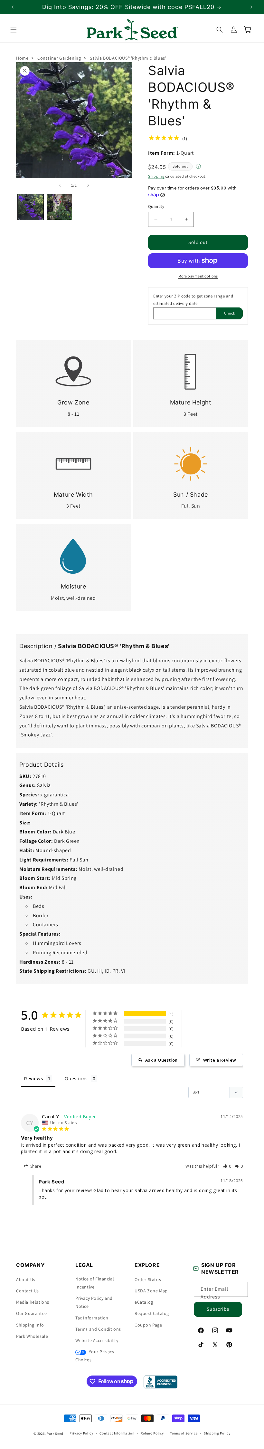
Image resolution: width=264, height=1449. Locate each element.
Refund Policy (152, 1433)
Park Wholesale (32, 1336)
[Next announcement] (251, 7)
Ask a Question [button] (161, 1060)
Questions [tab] (76, 1078)
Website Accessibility (96, 1340)
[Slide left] (60, 185)
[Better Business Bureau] (160, 1382)
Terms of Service (183, 1433)
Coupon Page (148, 1325)
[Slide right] (88, 185)
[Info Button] (198, 167)
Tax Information (91, 1318)
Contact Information (116, 1433)
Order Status (148, 1279)
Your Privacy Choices (94, 1356)
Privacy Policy (81, 1433)
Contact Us (27, 1291)
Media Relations (32, 1302)
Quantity (156, 206)
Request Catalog (152, 1313)
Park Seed (55, 1433)
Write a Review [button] (219, 1060)
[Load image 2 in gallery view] (59, 207)
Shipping (156, 176)
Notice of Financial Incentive (94, 1283)
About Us (25, 1279)
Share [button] (35, 1166)
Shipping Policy (217, 1433)
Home (22, 58)
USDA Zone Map (151, 1291)
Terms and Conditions (98, 1329)
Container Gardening (59, 58)
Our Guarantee (31, 1313)
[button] (13, 30)
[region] (132, 7)
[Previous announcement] (12, 7)
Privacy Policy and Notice (94, 1302)
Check (229, 313)
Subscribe (218, 1309)
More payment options (198, 276)
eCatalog (144, 1302)
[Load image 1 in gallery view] (30, 207)
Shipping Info (30, 1325)
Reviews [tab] (33, 1078)
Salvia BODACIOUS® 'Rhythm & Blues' (128, 58)
